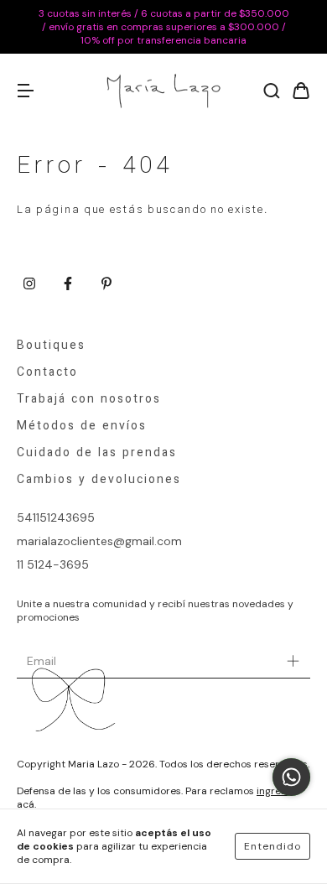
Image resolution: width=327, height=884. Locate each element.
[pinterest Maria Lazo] (106, 284)
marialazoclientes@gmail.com (99, 541)
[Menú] (25, 91)
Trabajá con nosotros (89, 400)
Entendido (272, 846)
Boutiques (51, 346)
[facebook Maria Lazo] (67, 284)
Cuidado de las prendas (97, 454)
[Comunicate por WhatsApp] (291, 777)
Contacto (47, 373)
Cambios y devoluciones (99, 480)
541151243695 (56, 517)
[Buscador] (271, 91)
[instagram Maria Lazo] (29, 284)
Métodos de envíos (82, 427)
